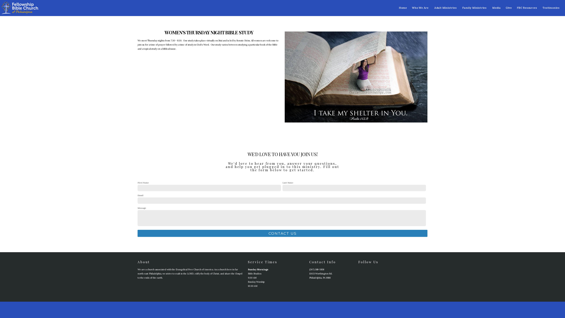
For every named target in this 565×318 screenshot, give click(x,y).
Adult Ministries (445, 8)
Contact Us (283, 233)
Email (140, 195)
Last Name (287, 182)
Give (509, 8)
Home (403, 8)
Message (142, 208)
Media (496, 8)
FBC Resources (527, 8)
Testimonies (551, 8)
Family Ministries (474, 8)
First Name (143, 182)
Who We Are (420, 8)
